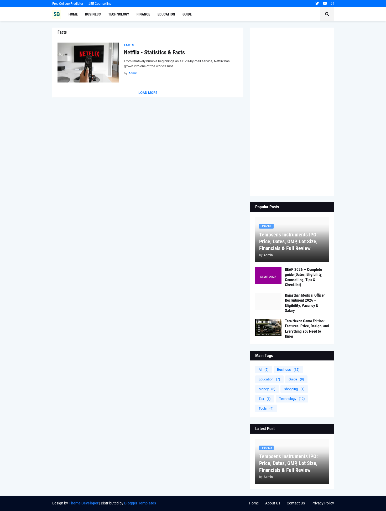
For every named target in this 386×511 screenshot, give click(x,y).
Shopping (294, 389)
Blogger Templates (140, 503)
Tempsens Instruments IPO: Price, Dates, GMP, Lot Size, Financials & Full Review (288, 241)
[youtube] (325, 3)
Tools (266, 408)
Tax (265, 399)
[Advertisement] (292, 111)
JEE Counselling (100, 4)
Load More (147, 93)
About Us (272, 503)
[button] (327, 14)
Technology (292, 399)
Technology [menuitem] (118, 14)
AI (264, 369)
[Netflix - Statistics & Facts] (88, 62)
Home (254, 503)
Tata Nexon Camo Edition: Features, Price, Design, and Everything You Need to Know (307, 329)
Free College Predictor (67, 4)
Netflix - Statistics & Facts (154, 52)
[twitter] (317, 3)
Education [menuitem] (166, 14)
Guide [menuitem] (187, 14)
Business (288, 369)
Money (267, 389)
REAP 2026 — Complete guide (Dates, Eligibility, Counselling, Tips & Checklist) (303, 277)
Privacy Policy (322, 503)
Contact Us (296, 503)
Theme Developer (83, 503)
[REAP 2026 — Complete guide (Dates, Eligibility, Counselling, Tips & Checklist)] (268, 275)
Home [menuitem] (73, 14)
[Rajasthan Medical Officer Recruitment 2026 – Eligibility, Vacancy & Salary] (268, 301)
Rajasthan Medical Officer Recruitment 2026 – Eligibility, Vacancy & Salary (305, 303)
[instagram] (332, 3)
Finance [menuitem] (143, 14)
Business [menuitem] (93, 14)
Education (269, 379)
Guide (296, 379)
